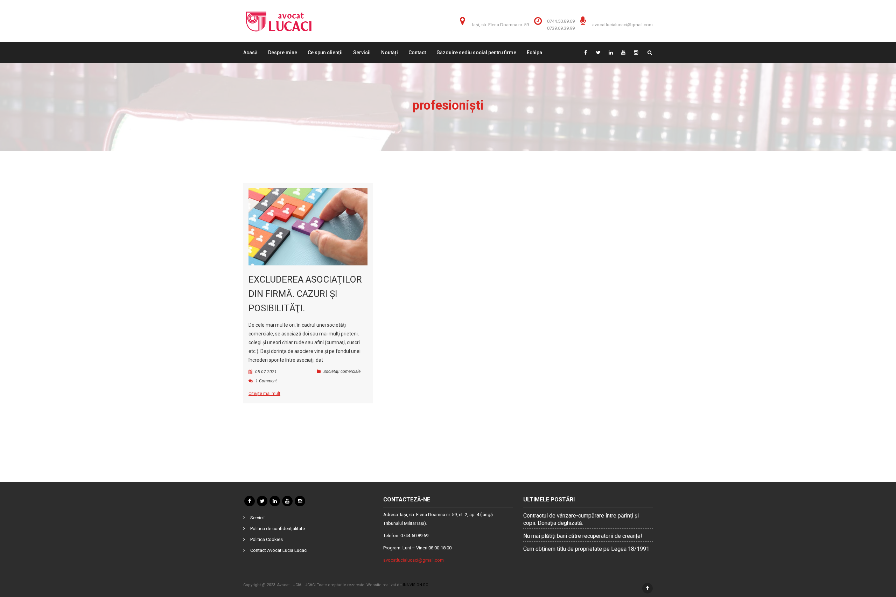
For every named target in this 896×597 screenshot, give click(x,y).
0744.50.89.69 (561, 21)
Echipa (534, 52)
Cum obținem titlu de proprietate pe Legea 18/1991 (586, 549)
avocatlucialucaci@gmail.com (622, 24)
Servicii (362, 52)
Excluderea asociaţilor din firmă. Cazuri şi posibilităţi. (305, 293)
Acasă (250, 52)
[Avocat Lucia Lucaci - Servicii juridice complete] (278, 21)
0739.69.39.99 (561, 28)
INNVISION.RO (415, 585)
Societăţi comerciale (341, 371)
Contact (417, 52)
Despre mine (282, 52)
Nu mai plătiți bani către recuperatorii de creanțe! (582, 536)
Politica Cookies (266, 539)
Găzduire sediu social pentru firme (476, 52)
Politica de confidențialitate (277, 528)
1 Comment (266, 381)
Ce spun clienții (325, 52)
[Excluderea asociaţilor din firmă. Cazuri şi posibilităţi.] (308, 226)
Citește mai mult (264, 393)
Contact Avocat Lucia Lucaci (279, 550)
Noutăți (389, 52)
